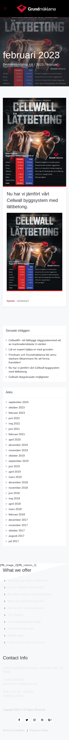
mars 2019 (15, 476)
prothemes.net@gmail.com (20, 683)
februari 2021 (17, 434)
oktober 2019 (17, 455)
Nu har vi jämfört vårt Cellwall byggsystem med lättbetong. (32, 200)
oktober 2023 (17, 407)
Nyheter (11, 301)
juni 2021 (14, 428)
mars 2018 (15, 509)
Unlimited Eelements (21, 628)
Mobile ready (16, 635)
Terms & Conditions (14, 730)
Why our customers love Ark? (26, 601)
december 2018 (18, 482)
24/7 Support (16, 614)
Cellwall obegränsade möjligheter (29, 376)
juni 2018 (14, 493)
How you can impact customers (28, 580)
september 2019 (19, 460)
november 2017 (18, 525)
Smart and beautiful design (24, 621)
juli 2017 (14, 541)
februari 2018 (17, 514)
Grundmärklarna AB (18, 64)
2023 (40, 64)
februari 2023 (17, 412)
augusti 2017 (16, 535)
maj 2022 (14, 423)
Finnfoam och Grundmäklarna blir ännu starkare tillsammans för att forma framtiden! (32, 358)
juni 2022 (14, 418)
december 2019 (18, 444)
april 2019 (15, 471)
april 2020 (15, 439)
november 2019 (18, 450)
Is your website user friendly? (26, 587)
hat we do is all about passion (26, 608)
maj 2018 (14, 498)
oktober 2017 (17, 530)
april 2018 (15, 503)
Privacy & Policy (39, 730)
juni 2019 (14, 466)
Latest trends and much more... (27, 642)
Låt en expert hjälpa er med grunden (31, 349)
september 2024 (19, 402)
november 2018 (18, 487)
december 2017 (18, 519)
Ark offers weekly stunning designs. (30, 594)
